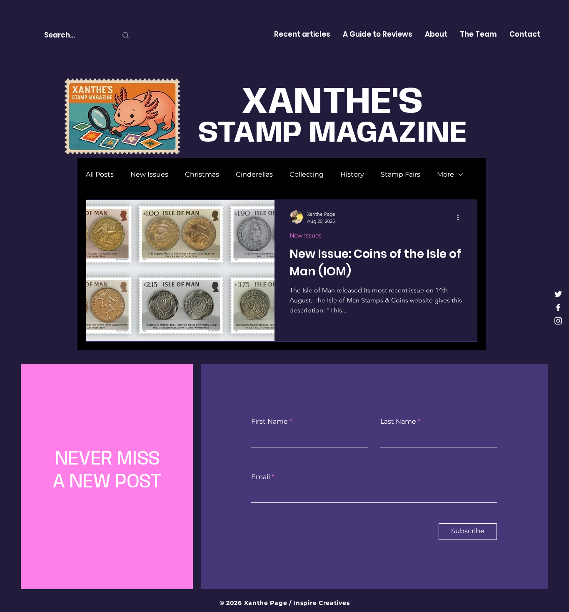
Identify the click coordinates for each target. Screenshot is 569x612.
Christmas (202, 174)
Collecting (306, 174)
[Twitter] (558, 294)
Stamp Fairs (400, 174)
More (445, 174)
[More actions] (461, 217)
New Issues (149, 174)
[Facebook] (558, 307)
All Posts (100, 174)
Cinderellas (254, 174)
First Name (269, 421)
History (352, 174)
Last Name (398, 421)
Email (260, 477)
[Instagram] (558, 321)
